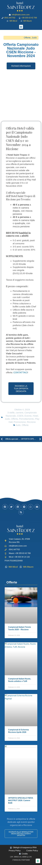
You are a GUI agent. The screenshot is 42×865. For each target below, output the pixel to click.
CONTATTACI (20, 372)
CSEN (20, 416)
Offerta (14, 419)
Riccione (31, 422)
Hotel (35, 416)
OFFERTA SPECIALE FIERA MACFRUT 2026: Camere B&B (20, 800)
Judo (34, 37)
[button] (21, 27)
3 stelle (11, 412)
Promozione (20, 422)
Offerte (27, 37)
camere (19, 412)
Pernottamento (26, 419)
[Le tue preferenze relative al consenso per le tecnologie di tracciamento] (38, 861)
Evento (28, 416)
